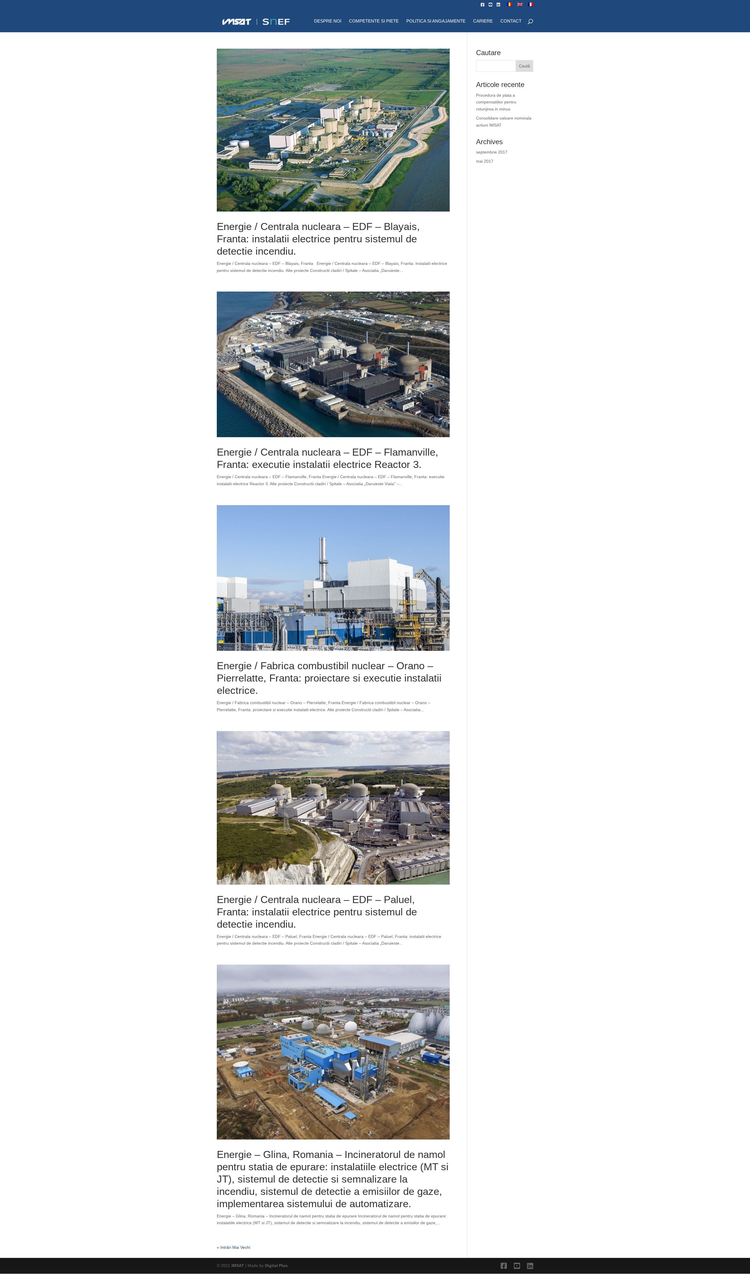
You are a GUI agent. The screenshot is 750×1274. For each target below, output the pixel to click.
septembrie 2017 (491, 152)
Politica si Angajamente (436, 21)
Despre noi (327, 21)
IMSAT (238, 1265)
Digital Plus (276, 1265)
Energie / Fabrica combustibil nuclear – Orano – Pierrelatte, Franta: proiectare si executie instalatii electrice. (329, 678)
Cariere (483, 21)
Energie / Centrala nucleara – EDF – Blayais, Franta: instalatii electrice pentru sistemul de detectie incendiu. (318, 239)
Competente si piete (374, 21)
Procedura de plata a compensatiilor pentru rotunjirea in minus (496, 102)
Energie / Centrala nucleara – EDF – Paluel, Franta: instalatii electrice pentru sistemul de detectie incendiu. (317, 912)
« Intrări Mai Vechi (233, 1247)
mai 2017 (484, 161)
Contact (510, 21)
